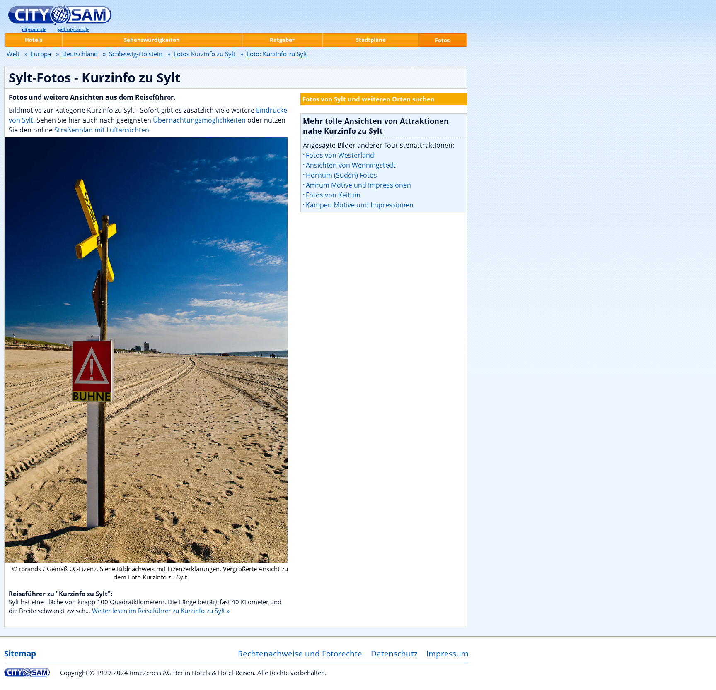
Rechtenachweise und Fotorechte (300, 653)
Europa (41, 54)
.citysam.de (74, 29)
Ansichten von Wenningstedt (351, 165)
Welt (13, 54)
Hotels (33, 39)
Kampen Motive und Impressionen (360, 204)
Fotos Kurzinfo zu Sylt (204, 54)
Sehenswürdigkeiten (152, 39)
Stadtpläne (371, 39)
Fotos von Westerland (340, 155)
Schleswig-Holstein (135, 54)
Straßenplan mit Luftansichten (101, 130)
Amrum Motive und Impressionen (358, 185)
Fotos (442, 40)
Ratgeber (282, 39)
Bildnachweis (136, 569)
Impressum (447, 653)
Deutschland (80, 54)
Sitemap (20, 653)
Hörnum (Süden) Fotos (341, 175)
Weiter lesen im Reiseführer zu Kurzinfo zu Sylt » (161, 610)
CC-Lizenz (83, 569)
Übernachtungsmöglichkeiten (200, 120)
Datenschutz (394, 653)
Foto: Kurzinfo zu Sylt (277, 54)
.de (34, 29)
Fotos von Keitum (333, 195)
